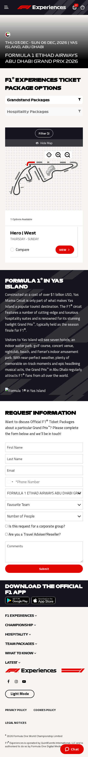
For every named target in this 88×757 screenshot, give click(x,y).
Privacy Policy (16, 710)
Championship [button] (19, 625)
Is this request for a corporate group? (36, 526)
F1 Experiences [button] (19, 615)
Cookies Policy (45, 710)
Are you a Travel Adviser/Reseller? (34, 534)
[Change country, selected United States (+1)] (9, 481)
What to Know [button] (19, 653)
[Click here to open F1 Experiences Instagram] (16, 681)
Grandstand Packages (28, 100)
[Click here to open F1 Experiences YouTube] (24, 681)
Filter (43, 133)
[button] (76, 7)
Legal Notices (15, 722)
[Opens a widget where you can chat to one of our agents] (72, 749)
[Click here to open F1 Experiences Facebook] (8, 681)
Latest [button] (11, 662)
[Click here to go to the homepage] (41, 7)
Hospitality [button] (16, 634)
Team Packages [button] (19, 643)
